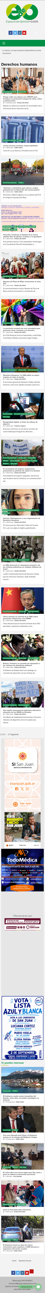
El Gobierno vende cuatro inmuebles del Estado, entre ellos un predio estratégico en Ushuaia (21, 1098)
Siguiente (14, 734)
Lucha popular (15, 461)
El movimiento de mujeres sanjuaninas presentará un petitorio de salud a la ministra (21, 470)
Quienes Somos (25, 1260)
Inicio (14, 1260)
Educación (31, 227)
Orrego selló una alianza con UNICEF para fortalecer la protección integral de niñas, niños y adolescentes (22, 99)
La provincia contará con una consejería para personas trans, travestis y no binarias (21, 329)
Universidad (21, 1204)
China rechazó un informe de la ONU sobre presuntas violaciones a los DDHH (20, 617)
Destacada (22, 92)
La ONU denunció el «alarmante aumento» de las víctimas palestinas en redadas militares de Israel (22, 567)
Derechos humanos (10, 92)
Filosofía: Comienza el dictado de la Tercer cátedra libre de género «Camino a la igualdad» (22, 236)
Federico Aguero (20, 426)
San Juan (13, 229)
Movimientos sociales (29, 461)
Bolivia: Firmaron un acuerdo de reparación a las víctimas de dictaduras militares (21, 664)
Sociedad (6, 513)
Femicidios (32, 458)
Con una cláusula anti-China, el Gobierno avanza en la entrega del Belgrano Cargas (20, 1136)
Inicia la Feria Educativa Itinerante (17, 1210)
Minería (15, 1167)
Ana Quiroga (17, 1176)
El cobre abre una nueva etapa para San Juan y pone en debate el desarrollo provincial (22, 1173)
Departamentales (9, 1204)
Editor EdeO (18, 148)
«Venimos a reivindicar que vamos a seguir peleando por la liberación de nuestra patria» (21, 189)
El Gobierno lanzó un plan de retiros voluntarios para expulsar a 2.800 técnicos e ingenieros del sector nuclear (21, 1247)
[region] (22, 870)
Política (21, 140)
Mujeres (6, 463)
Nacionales (22, 276)
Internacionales (33, 370)
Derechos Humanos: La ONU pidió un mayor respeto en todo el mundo (21, 376)
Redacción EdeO (23, 103)
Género (5, 229)
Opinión (32, 414)
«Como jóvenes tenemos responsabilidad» (20, 146)
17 (9, 734)
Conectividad (7, 414)
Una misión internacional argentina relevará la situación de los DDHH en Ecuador (22, 711)
